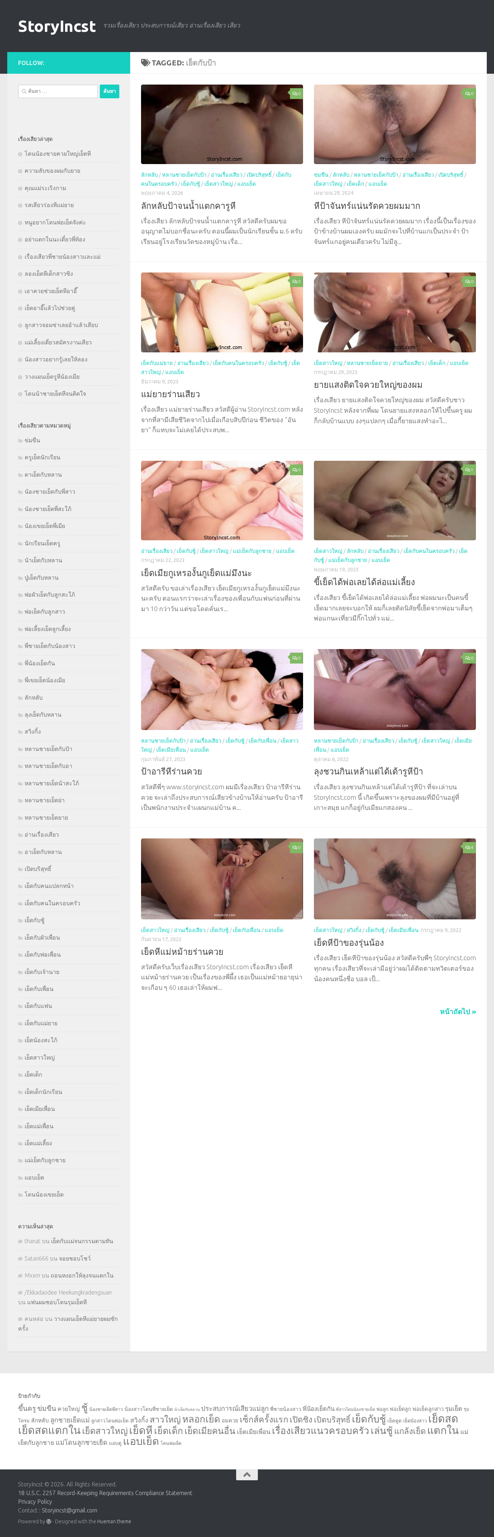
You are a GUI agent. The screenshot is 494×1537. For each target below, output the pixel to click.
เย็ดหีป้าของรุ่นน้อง (349, 942)
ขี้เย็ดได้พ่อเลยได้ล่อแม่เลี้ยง (364, 582)
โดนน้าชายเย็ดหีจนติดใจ (55, 393)
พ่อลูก (382, 1409)
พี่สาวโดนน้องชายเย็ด (355, 1409)
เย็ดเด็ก (355, 184)
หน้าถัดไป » (458, 1012)
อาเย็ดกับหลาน (43, 852)
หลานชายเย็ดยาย (367, 363)
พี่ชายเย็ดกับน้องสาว (50, 646)
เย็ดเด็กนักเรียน (43, 1092)
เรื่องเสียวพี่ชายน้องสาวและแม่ (63, 256)
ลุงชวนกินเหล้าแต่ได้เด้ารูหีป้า (368, 771)
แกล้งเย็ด (410, 1430)
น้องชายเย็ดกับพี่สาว (50, 491)
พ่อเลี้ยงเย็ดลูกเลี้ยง (48, 629)
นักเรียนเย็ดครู (42, 543)
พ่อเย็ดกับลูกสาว (45, 611)
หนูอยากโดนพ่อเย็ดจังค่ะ (55, 222)
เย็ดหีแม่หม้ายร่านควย (182, 951)
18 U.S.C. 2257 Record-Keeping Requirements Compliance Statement (105, 1493)
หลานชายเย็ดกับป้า (184, 175)
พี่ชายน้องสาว (285, 1409)
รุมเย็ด (453, 1408)
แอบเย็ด (246, 184)
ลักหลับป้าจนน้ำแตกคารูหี (188, 205)
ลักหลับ (149, 175)
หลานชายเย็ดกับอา (48, 766)
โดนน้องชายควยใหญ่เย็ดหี (58, 153)
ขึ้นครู (27, 1408)
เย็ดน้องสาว (415, 1420)
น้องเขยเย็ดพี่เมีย (45, 526)
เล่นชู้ (382, 1430)
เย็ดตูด (394, 1421)
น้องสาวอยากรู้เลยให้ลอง (56, 359)
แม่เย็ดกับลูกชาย (252, 551)
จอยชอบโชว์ (75, 1258)
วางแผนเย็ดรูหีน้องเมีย (52, 376)
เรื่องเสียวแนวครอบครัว (320, 1430)
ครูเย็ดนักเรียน (42, 457)
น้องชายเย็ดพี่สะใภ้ (48, 509)
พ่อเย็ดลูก (400, 1409)
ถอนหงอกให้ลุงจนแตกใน (82, 1275)
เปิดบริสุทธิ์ (259, 175)
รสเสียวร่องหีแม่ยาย (49, 205)
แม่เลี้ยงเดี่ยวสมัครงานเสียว (58, 342)
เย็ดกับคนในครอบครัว (238, 363)
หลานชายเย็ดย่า (45, 800)
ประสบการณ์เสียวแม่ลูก (235, 1408)
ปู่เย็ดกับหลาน (42, 577)
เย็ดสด (443, 1419)
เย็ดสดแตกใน (49, 1430)
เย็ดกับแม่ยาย (157, 363)
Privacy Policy (35, 1501)
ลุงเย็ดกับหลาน (43, 714)
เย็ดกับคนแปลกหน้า (49, 886)
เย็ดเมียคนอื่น (209, 1431)
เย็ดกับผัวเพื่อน (42, 937)
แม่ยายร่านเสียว (170, 394)
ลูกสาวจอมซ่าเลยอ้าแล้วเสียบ (61, 325)
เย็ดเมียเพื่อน (171, 750)
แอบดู (115, 1443)
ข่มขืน (321, 175)
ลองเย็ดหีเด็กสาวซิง (49, 273)
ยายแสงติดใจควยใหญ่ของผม (368, 384)
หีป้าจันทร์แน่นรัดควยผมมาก (367, 205)
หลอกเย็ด (201, 1419)
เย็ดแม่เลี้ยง (38, 1143)
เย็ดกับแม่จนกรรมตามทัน (82, 1241)
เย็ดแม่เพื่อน (39, 1126)
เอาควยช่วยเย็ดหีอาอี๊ (51, 291)
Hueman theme (114, 1521)
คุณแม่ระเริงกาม (45, 188)
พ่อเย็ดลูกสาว (428, 1409)
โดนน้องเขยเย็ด (44, 1194)
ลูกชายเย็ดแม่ (70, 1420)
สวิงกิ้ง (354, 930)
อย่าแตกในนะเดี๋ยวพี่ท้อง (55, 239)
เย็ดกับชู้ (190, 184)
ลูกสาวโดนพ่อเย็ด (110, 1421)
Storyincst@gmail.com (69, 1510)
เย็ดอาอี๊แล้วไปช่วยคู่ (50, 308)
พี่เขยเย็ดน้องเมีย (45, 680)
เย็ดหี (141, 1430)
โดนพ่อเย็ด (171, 1443)
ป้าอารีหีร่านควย (171, 771)
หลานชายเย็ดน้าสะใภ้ (52, 783)
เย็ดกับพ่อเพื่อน (43, 954)
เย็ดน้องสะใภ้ (41, 1040)
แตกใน (443, 1430)
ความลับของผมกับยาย (52, 170)
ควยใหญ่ (69, 1408)
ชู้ (84, 1407)
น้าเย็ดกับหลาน (43, 560)
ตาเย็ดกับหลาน (43, 474)
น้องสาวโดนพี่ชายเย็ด (148, 1409)
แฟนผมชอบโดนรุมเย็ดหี (57, 1302)
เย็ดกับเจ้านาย (42, 972)
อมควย (230, 1420)
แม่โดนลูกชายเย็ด (81, 1442)
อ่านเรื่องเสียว (226, 175)
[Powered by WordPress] (48, 1521)
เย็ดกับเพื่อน (262, 741)
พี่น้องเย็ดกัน (40, 663)
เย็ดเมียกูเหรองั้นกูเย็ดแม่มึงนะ (196, 573)
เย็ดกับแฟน (38, 1006)
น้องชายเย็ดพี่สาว (106, 1409)
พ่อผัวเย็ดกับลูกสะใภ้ (50, 594)
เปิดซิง (301, 1419)
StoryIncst (57, 26)
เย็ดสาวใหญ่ (218, 184)
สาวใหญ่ (165, 1419)
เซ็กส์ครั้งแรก (264, 1419)
